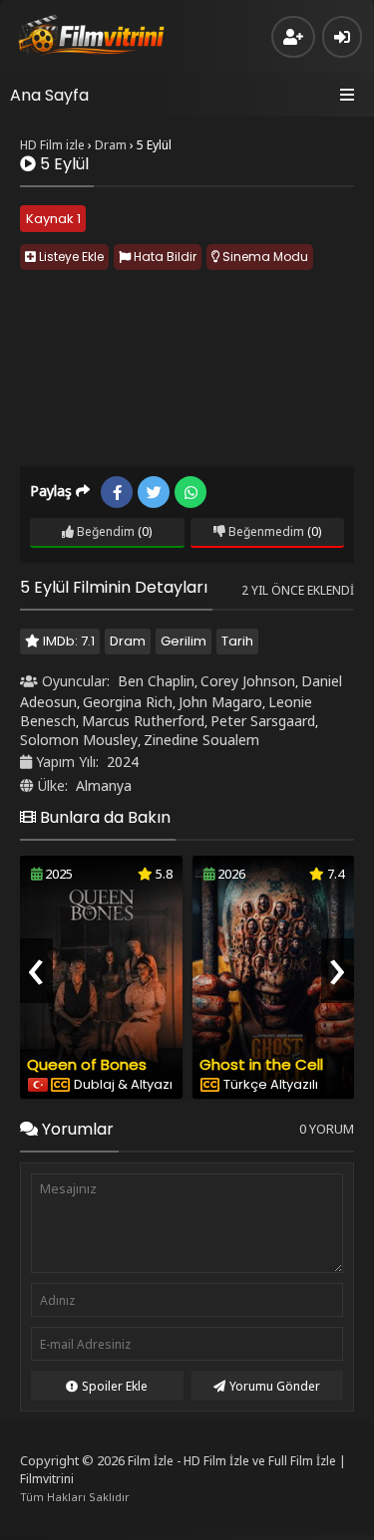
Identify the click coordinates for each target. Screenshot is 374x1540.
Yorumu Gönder (274, 1386)
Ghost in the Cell (261, 1064)
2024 (123, 761)
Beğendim (104, 531)
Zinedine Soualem (201, 739)
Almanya (104, 785)
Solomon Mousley (79, 739)
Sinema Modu (263, 256)
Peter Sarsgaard (262, 720)
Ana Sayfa (49, 95)
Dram (128, 641)
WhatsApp (190, 492)
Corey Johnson (247, 680)
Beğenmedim (264, 531)
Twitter (154, 492)
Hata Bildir (163, 256)
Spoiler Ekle (115, 1386)
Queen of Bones (87, 1064)
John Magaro (220, 701)
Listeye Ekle (70, 256)
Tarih (237, 641)
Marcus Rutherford (143, 720)
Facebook (117, 492)
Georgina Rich (128, 701)
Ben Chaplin (156, 680)
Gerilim (183, 641)
